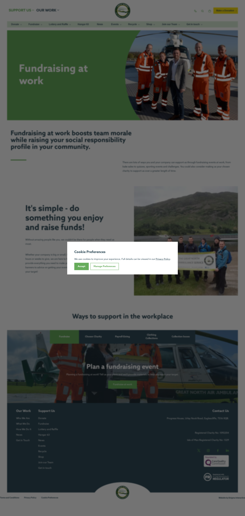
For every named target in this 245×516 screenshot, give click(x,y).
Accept (81, 266)
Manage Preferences (105, 266)
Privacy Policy (163, 259)
